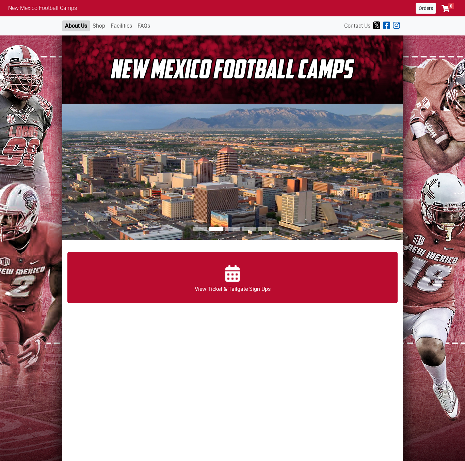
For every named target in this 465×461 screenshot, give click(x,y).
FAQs (144, 26)
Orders (426, 8)
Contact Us (357, 26)
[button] (448, 8)
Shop (99, 26)
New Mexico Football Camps (42, 8)
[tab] (200, 229)
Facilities (121, 26)
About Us (76, 26)
